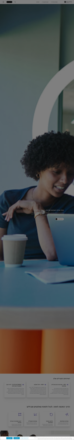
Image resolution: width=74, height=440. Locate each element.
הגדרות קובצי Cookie (24, 438)
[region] (37, 438)
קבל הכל (9, 438)
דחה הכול (16, 438)
